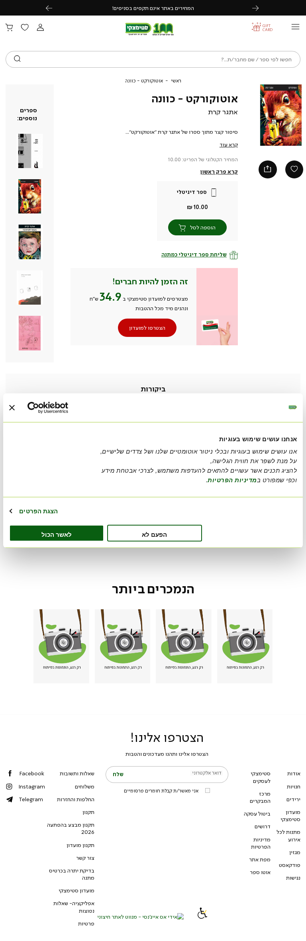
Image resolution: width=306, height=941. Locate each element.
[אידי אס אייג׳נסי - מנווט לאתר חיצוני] (140, 916)
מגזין (294, 852)
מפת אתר (260, 859)
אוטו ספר (260, 872)
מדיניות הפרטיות (261, 843)
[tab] (153, 389)
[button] (40, 27)
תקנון (88, 812)
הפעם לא (154, 534)
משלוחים (84, 786)
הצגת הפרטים (38, 510)
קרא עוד (229, 144)
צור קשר (85, 857)
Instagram (31, 786)
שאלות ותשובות (77, 773)
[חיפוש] (17, 59)
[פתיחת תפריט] (295, 29)
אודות (293, 773)
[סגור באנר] (12, 407)
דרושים (263, 826)
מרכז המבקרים (260, 797)
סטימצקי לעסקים (261, 777)
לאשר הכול (56, 534)
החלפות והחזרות (75, 799)
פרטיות (86, 923)
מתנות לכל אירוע (288, 835)
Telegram (31, 799)
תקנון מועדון (80, 845)
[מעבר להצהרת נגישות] (202, 916)
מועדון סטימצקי (290, 815)
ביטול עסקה (257, 813)
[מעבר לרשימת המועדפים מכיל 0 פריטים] (24, 27)
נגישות (293, 877)
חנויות (293, 786)
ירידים (293, 799)
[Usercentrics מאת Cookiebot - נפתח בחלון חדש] (62, 407)
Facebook (31, 773)
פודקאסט (289, 865)
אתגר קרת (223, 112)
